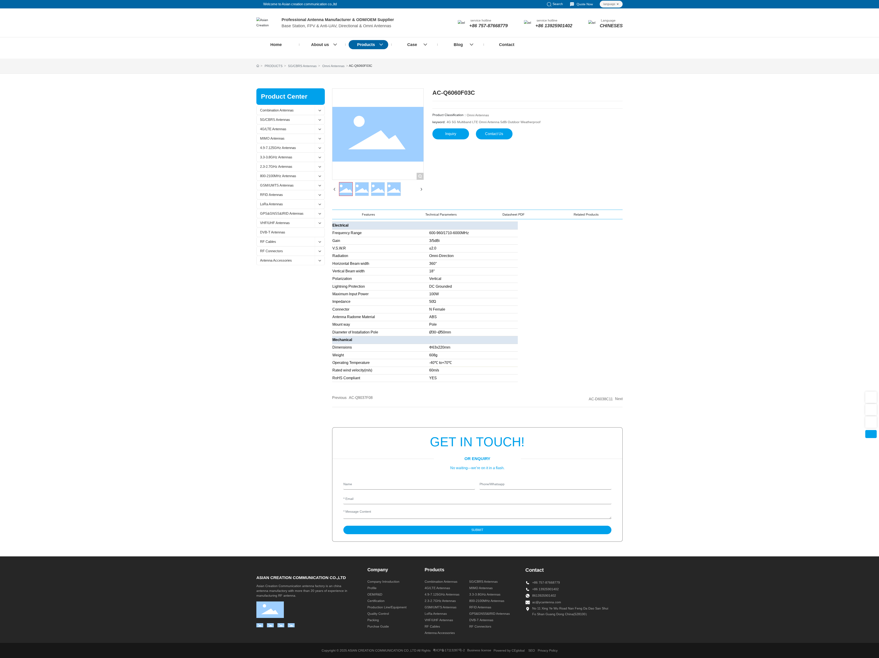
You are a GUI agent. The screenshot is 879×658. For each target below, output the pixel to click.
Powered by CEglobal (509, 650)
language (609, 4)
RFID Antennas (480, 607)
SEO (531, 650)
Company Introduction (383, 581)
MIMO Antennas (481, 588)
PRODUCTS (273, 66)
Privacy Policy (548, 650)
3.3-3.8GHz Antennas (484, 594)
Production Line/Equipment (387, 607)
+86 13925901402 (553, 25)
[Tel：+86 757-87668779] (871, 422)
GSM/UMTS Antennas (440, 607)
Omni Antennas (333, 66)
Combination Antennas (441, 581)
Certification (376, 601)
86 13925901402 (546, 589)
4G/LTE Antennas (437, 588)
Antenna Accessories (440, 633)
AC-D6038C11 (601, 399)
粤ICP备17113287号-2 (449, 650)
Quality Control (378, 613)
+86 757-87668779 (488, 25)
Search (557, 4)
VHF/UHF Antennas (439, 620)
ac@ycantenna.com (546, 602)
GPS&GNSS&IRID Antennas (489, 613)
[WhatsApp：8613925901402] (871, 397)
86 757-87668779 (547, 582)
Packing (373, 620)
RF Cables (432, 626)
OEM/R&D (374, 594)
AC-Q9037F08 (361, 398)
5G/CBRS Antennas (302, 66)
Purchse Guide (378, 626)
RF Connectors (480, 626)
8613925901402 (544, 595)
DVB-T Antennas (481, 620)
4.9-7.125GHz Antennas (442, 594)
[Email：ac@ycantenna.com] (871, 409)
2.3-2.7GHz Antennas (440, 601)
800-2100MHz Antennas (486, 601)
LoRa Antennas (436, 613)
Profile (372, 588)
